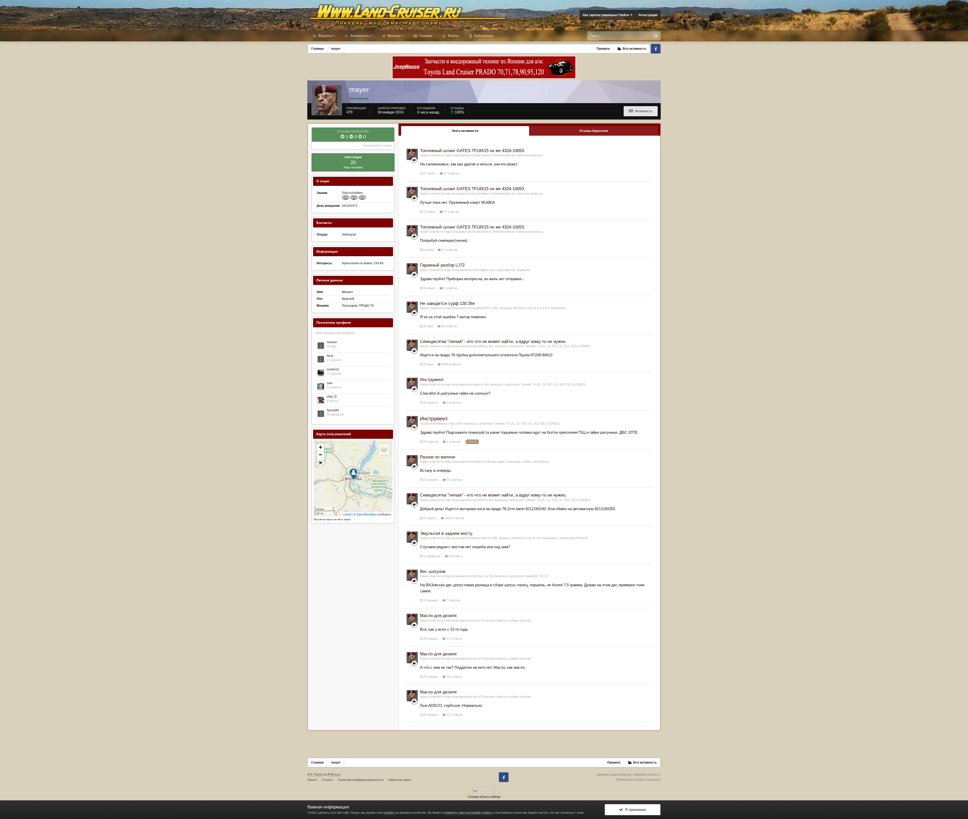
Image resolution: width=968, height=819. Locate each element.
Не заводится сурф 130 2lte (447, 303)
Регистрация (648, 15)
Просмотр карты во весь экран (332, 519)
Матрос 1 (479, 576)
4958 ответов (451, 364)
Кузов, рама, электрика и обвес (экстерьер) (518, 461)
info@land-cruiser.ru (646, 774)
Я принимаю (634, 809)
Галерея (425, 36)
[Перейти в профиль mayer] (412, 154)
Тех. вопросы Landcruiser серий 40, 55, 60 (518, 576)
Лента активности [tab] (465, 131)
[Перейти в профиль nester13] (321, 373)
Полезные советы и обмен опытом (505, 620)
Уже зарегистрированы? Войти (606, 15)
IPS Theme (315, 774)
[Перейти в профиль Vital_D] (321, 400)
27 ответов (451, 173)
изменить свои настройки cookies (468, 812)
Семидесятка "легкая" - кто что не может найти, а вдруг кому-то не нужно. (493, 341)
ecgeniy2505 (481, 308)
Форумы (324, 36)
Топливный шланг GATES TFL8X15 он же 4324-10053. (472, 150)
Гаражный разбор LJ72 (442, 265)
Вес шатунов (432, 571)
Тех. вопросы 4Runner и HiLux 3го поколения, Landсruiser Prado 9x (540, 538)
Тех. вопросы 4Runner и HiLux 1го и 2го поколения (529, 308)
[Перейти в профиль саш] (321, 386)
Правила (603, 48)
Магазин (393, 36)
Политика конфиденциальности (361, 780)
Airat (330, 356)
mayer (424, 155)
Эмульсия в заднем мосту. (446, 533)
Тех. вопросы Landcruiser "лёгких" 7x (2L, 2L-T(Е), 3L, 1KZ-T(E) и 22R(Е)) (539, 346)
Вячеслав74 (481, 538)
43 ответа (455, 556)
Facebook (655, 48)
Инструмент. (432, 379)
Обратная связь (399, 780)
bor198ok (479, 346)
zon (474, 620)
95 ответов (449, 326)
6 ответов (450, 288)
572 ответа (453, 638)
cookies (389, 812)
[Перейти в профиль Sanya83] (321, 414)
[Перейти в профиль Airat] (321, 359)
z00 (474, 270)
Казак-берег (481, 155)
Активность (359, 36)
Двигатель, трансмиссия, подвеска (505, 270)
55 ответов (454, 480)
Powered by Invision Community (638, 779)
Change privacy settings (484, 797)
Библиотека (483, 36)
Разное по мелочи (437, 457)
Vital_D (332, 396)
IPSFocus (334, 774)
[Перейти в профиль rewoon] (321, 345)
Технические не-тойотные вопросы (518, 155)
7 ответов (452, 600)
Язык (312, 780)
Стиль (326, 780)
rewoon (332, 342)
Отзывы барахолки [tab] (593, 131)
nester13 (333, 369)
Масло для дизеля (438, 615)
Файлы (453, 36)
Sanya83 (333, 410)
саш (329, 383)
